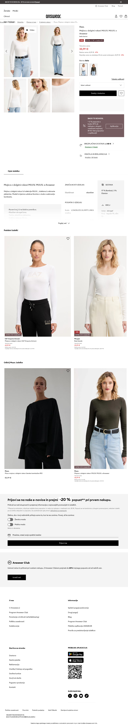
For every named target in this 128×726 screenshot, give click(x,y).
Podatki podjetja (38, 710)
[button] (101, 85)
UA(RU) (32, 717)
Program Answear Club (18, 612)
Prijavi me (63, 543)
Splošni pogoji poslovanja (78, 608)
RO (23, 717)
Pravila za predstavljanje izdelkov (82, 630)
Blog (70, 617)
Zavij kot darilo (15, 678)
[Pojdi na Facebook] (70, 696)
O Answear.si (14, 608)
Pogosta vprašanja (17, 683)
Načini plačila (14, 660)
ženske (7, 11)
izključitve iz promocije (58, 511)
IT (19, 717)
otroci (7, 16)
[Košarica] (125, 16)
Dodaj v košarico (98, 93)
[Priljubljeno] (121, 16)
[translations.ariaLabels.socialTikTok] (86, 696)
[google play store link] (76, 654)
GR (14, 717)
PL (21, 717)
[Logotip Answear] (53, 16)
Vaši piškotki (52, 710)
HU (18, 717)
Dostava (12, 655)
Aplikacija (114, 126)
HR (16, 717)
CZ (12, 717)
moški (15, 11)
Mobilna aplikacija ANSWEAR (80, 626)
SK (27, 717)
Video (32, 30)
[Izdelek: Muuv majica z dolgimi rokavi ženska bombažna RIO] (37, 418)
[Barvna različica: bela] (83, 69)
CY (9, 717)
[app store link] (76, 660)
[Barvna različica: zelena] (94, 69)
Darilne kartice (15, 673)
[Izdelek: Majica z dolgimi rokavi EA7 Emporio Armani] (37, 286)
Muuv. (81, 27)
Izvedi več (17, 577)
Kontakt (12, 687)
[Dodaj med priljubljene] (121, 93)
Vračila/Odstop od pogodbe (20, 669)
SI (25, 717)
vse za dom (9, 22)
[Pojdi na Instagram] (76, 696)
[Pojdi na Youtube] (81, 696)
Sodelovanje (14, 626)
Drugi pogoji (73, 612)
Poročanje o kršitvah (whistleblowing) (24, 617)
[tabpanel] (64, 200)
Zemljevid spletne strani (69, 710)
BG (7, 717)
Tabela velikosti (118, 79)
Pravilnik (25, 710)
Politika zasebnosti (16, 621)
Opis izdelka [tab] (14, 171)
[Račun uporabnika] (116, 16)
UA (29, 717)
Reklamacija (14, 664)
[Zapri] (121, 2)
